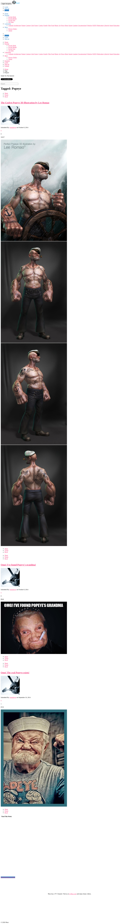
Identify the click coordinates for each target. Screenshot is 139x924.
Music (56, 25)
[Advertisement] (15, 847)
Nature (23, 25)
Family (45, 25)
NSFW (94, 25)
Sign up (7, 8)
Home (6, 42)
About (10, 30)
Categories (8, 52)
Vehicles (89, 25)
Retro (66, 25)
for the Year (11, 20)
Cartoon (28, 25)
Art (60, 25)
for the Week (12, 17)
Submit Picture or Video (8, 877)
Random (7, 61)
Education (116, 25)
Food (52, 25)
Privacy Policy (12, 29)
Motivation (100, 25)
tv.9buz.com (72, 894)
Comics (41, 25)
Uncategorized (82, 25)
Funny (36, 25)
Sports (70, 25)
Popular (7, 44)
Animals (10, 25)
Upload (7, 10)
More (6, 27)
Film (49, 25)
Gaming (75, 25)
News (62, 25)
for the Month (12, 18)
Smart (111, 25)
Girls (32, 25)
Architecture (17, 25)
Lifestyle (106, 25)
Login (6, 7)
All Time (11, 22)
